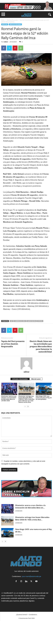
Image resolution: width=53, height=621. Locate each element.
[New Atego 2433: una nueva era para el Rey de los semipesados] (44, 389)
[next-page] (28, 406)
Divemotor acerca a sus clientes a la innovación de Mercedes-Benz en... (30, 506)
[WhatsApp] (20, 48)
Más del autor (36, 379)
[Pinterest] (15, 48)
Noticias (4, 24)
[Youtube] (36, 581)
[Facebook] (3, 48)
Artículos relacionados (20, 379)
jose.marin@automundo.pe (31, 576)
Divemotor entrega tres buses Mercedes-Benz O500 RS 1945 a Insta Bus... (32, 518)
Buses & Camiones (7, 394)
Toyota (40, 321)
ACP (11, 321)
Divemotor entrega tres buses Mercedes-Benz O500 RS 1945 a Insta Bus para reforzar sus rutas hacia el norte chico (26, 399)
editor (6, 42)
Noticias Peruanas (12, 20)
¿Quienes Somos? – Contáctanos (26, 614)
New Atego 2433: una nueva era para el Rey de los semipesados (44, 397)
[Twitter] (9, 48)
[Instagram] (21, 581)
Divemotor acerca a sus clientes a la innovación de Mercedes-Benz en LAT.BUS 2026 (8, 398)
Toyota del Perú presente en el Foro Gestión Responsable (13, 344)
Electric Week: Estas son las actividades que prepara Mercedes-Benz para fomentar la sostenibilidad (41, 346)
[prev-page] (25, 406)
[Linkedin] (26, 581)
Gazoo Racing (31, 321)
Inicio (2, 20)
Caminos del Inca (20, 321)
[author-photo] (26, 363)
